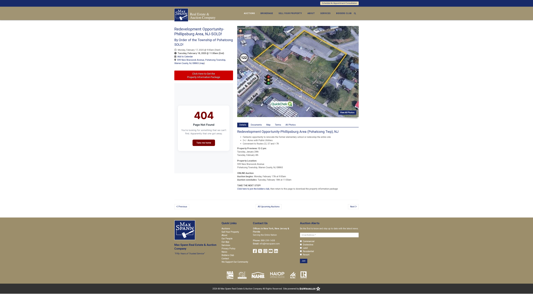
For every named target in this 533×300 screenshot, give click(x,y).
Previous (182, 206)
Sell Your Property (290, 13)
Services (325, 13)
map (202, 63)
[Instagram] (265, 251)
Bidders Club (344, 13)
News (224, 252)
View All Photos (347, 112)
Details (242, 124)
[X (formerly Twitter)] (260, 251)
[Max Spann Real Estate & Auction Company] (195, 14)
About (311, 13)
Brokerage (267, 13)
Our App (225, 242)
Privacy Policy (228, 248)
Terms (278, 124)
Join (304, 261)
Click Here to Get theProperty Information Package (203, 75)
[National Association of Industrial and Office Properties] (277, 275)
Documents (256, 124)
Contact (225, 258)
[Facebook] (255, 251)
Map (268, 124)
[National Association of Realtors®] (304, 275)
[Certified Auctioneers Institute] (242, 275)
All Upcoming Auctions (269, 206)
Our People (227, 238)
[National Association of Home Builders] (258, 275)
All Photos (291, 124)
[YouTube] (271, 251)
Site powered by (291, 288)
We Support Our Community (235, 262)
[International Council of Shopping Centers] (292, 275)
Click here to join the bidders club (253, 189)
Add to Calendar (185, 56)
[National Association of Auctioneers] (230, 275)
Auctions (249, 13)
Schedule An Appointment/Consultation (339, 3)
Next (352, 206)
